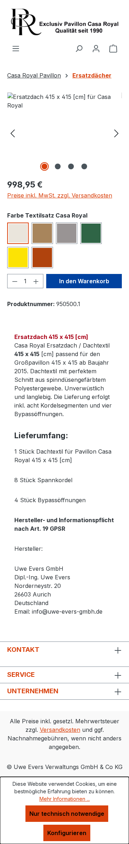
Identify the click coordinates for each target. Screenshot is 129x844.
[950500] (64, 133)
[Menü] (15, 48)
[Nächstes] (116, 132)
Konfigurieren (66, 832)
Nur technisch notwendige (66, 813)
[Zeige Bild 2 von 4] (58, 166)
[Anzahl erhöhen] (36, 281)
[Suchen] (78, 48)
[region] (64, 133)
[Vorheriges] (12, 132)
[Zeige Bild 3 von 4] (71, 166)
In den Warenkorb (84, 281)
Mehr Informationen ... (64, 799)
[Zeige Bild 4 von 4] (84, 166)
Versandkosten (60, 729)
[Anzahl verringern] (14, 281)
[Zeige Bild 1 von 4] (44, 166)
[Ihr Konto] (96, 48)
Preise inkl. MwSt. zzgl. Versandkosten (59, 195)
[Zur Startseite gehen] (64, 22)
